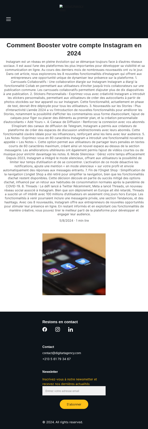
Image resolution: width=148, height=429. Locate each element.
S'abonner (74, 404)
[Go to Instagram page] (57, 329)
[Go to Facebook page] (44, 329)
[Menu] (8, 19)
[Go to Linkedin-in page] (70, 329)
